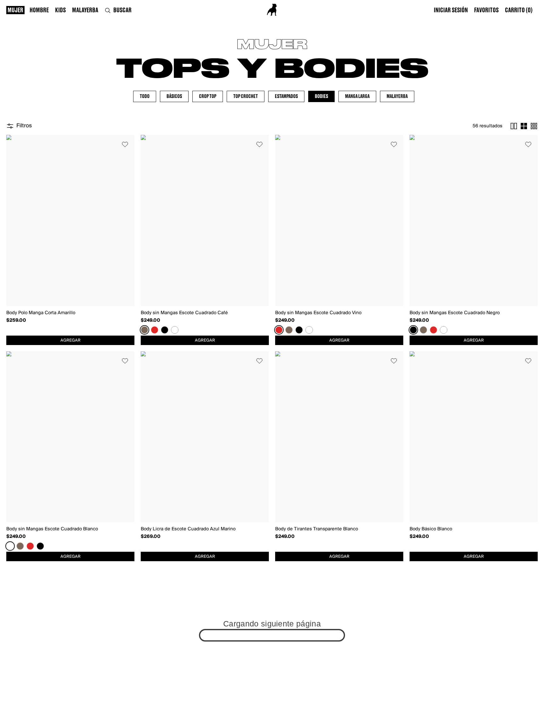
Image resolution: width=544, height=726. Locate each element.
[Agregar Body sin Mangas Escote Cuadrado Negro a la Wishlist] (528, 144)
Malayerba (397, 96)
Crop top (207, 96)
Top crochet (245, 96)
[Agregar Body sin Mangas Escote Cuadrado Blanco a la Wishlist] (125, 360)
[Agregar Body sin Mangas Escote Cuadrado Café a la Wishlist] (259, 144)
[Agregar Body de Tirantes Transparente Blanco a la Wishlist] (394, 360)
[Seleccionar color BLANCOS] (174, 330)
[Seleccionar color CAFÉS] (144, 330)
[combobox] (70, 340)
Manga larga (357, 96)
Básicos (174, 96)
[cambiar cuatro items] (524, 126)
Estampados (286, 96)
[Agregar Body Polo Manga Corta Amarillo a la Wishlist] (125, 144)
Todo (145, 96)
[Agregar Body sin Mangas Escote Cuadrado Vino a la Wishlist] (394, 144)
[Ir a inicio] (271, 10)
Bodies (321, 96)
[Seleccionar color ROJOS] (154, 330)
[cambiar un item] (514, 126)
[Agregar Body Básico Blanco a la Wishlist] (528, 360)
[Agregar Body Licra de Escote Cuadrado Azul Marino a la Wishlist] (259, 360)
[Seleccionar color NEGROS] (164, 330)
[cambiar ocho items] (534, 126)
